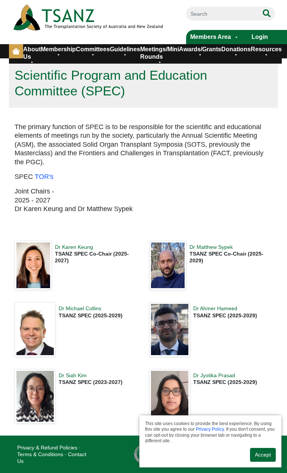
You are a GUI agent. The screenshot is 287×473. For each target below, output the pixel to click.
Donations (236, 49)
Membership (58, 49)
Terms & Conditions (40, 454)
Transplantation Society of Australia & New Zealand (89, 22)
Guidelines (125, 49)
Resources (266, 49)
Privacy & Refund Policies (47, 448)
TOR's (44, 176)
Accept (263, 455)
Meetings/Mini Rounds (159, 53)
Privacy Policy (210, 429)
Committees (93, 49)
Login (259, 37)
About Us (32, 53)
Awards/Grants (200, 49)
